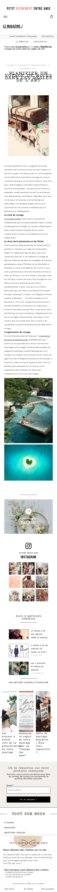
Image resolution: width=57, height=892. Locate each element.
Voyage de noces (42, 47)
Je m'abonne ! (28, 799)
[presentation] (51, 717)
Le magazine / (13, 26)
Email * (10, 786)
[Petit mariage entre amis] (28, 8)
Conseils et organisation (32, 65)
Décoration (48, 36)
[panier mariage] (52, 17)
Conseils (34, 47)
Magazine (9, 47)
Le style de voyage (12, 219)
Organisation (40, 42)
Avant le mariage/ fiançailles (23, 36)
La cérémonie (22, 42)
